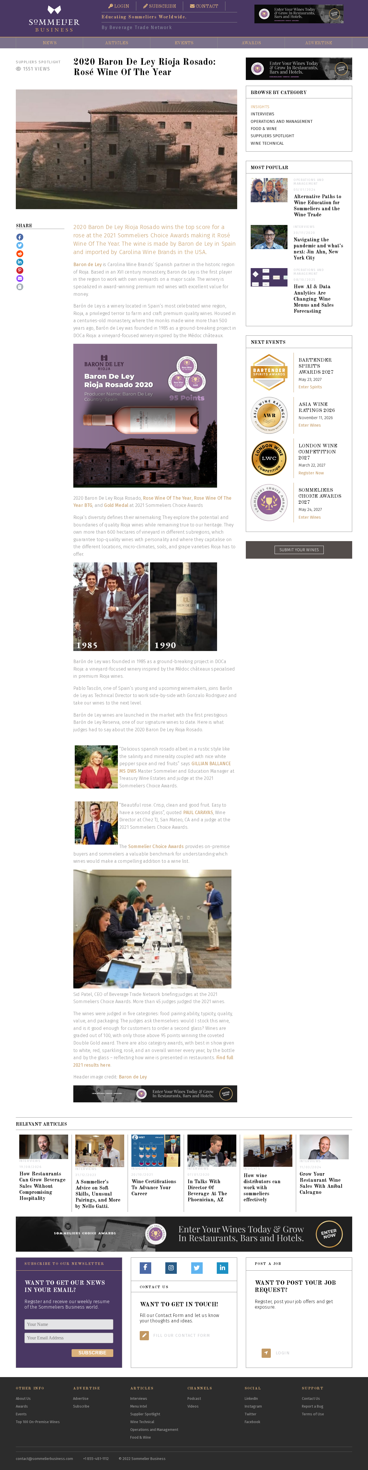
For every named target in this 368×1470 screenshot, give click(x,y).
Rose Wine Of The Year (167, 498)
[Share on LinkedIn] (19, 262)
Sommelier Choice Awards (156, 846)
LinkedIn (251, 1398)
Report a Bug (312, 1406)
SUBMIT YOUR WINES (299, 549)
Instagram (253, 1406)
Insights (260, 106)
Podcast (194, 1398)
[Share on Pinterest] (19, 270)
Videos (193, 1406)
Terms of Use (313, 1414)
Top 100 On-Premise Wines (38, 1422)
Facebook (252, 1422)
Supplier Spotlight (145, 1414)
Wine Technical (267, 143)
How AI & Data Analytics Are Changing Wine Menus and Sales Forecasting (314, 299)
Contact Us (311, 1398)
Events (184, 43)
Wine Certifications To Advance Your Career (153, 1187)
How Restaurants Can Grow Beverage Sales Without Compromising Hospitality (42, 1186)
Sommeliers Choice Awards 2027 (319, 496)
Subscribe (81, 1406)
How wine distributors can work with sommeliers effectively (262, 1187)
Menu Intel (138, 1406)
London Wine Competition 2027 (317, 452)
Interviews (262, 114)
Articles (116, 43)
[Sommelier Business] (54, 18)
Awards (251, 43)
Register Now (311, 473)
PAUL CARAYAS (198, 812)
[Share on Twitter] (19, 245)
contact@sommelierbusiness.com (44, 1458)
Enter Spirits (310, 387)
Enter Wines (309, 425)
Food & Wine (264, 128)
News (50, 43)
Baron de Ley (87, 264)
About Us (23, 1398)
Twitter (250, 1414)
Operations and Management (282, 121)
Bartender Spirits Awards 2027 (316, 366)
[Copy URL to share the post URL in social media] (19, 286)
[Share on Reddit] (19, 253)
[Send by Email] (19, 278)
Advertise (318, 43)
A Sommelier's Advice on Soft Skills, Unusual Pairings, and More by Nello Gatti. (97, 1194)
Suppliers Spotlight (38, 62)
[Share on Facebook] (19, 237)
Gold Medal (116, 505)
